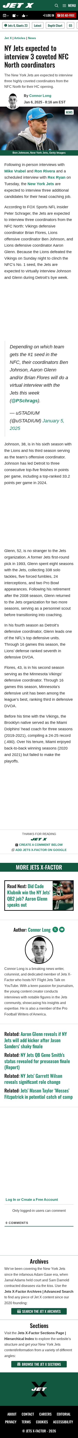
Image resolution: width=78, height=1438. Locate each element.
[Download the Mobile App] (5, 15)
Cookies (42, 1421)
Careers (45, 1414)
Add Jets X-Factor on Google (41, 850)
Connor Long (40, 96)
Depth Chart (55, 25)
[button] (7, 15)
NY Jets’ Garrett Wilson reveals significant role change (33, 1078)
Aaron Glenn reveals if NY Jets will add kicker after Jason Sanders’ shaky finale (35, 1040)
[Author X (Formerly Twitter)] (55, 929)
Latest (37, 25)
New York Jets (41, 184)
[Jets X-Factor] (19, 5)
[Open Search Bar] (56, 5)
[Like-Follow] (24, 15)
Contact (28, 1414)
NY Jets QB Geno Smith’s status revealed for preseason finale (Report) (37, 1060)
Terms (26, 1421)
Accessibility (63, 1421)
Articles (19, 38)
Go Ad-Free (67, 15)
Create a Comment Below (41, 844)
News (32, 38)
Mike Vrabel (15, 171)
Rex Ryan (56, 177)
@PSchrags (24, 400)
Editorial (64, 1414)
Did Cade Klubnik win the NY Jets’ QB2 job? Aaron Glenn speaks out (28, 895)
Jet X (8, 38)
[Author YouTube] (62, 929)
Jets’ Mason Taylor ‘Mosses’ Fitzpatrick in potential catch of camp (38, 1093)
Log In (50, 15)
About (11, 1414)
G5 (70, 25)
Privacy (10, 1421)
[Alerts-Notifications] (14, 15)
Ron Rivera (44, 171)
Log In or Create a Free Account (31, 1199)
